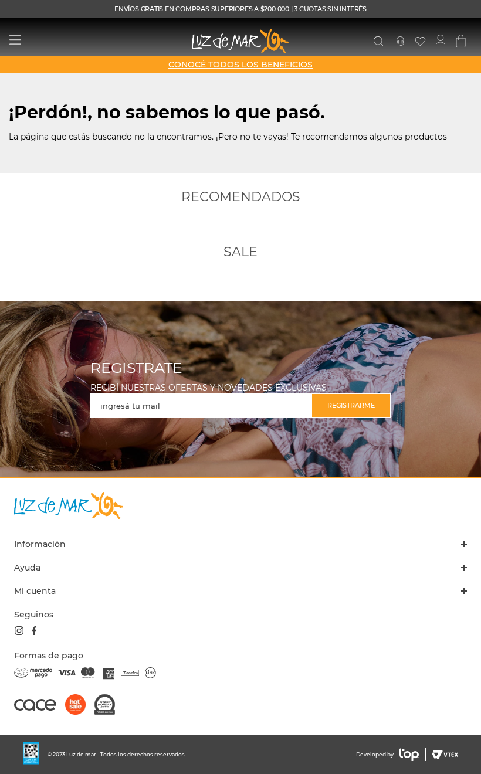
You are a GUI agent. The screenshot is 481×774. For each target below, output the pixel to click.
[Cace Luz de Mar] (39, 710)
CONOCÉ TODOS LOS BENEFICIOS (240, 64)
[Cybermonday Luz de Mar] (109, 705)
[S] (378, 41)
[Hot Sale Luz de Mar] (79, 705)
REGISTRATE (136, 367)
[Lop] (410, 754)
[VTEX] (443, 754)
